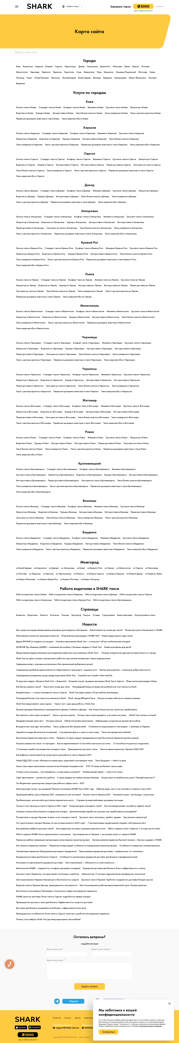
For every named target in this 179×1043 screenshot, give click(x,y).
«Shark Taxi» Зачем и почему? (142, 715)
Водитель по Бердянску (51, 543)
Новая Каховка (42, 78)
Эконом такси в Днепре (27, 190)
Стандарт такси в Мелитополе (59, 311)
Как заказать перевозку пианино (31, 845)
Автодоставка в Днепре (67, 196)
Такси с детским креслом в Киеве (145, 113)
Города (78, 1018)
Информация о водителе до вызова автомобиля (118, 721)
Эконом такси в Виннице (27, 506)
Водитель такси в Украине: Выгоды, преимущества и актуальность (46, 885)
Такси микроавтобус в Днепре (112, 202)
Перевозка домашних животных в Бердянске (103, 549)
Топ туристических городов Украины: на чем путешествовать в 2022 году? (50, 823)
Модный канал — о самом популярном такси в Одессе (41, 692)
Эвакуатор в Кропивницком (61, 475)
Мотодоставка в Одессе (92, 165)
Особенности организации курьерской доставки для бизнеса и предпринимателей (98, 857)
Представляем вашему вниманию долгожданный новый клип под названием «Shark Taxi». (57, 653)
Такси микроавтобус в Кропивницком (33, 492)
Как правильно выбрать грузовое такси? (35, 828)
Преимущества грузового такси (82, 749)
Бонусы (86, 615)
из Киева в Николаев (25, 579)
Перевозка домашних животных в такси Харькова (104, 144)
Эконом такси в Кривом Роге (29, 248)
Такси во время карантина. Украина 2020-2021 (122, 749)
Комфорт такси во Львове (80, 280)
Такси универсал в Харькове (29, 144)
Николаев (117, 66)
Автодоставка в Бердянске (97, 543)
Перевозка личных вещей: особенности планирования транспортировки (83, 845)
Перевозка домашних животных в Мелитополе (109, 322)
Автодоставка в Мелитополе (105, 317)
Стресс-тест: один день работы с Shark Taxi (74, 704)
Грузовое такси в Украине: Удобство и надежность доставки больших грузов (117, 879)
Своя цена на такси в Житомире (60, 417)
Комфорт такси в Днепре (78, 190)
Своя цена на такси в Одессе (146, 165)
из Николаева (151, 568)
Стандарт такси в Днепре (52, 190)
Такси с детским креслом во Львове (121, 291)
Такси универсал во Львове (90, 291)
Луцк (99, 72)
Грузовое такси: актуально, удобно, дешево (100, 817)
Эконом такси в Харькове (28, 133)
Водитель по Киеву (24, 113)
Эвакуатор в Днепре (148, 190)
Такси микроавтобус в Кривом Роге (32, 265)
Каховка (152, 78)
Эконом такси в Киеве (26, 107)
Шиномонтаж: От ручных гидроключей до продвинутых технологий (113, 874)
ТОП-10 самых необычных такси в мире (104, 766)
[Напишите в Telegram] (57, 1001)
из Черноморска (63, 573)
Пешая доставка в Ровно (109, 443)
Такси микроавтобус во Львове (77, 296)
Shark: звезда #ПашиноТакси (81, 698)
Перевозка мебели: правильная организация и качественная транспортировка (53, 840)
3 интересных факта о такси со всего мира (79, 732)
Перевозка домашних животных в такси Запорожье (78, 233)
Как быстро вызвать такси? (28, 687)
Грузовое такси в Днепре (124, 190)
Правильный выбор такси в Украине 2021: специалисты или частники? (48, 794)
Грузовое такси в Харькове (131, 133)
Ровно (29, 78)
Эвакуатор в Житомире (27, 412)
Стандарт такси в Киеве (50, 107)
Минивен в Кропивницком (124, 469)
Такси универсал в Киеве (116, 113)
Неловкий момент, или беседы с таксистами (133, 794)
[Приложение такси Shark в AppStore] (21, 1027)
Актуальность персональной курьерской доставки (39, 862)
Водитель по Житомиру (51, 412)
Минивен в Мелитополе (118, 311)
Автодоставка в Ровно (61, 443)
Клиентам (20, 615)
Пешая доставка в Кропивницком (63, 480)
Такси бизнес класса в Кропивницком (134, 480)
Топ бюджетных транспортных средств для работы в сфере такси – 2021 (50, 783)
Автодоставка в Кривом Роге (103, 254)
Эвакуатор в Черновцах (27, 348)
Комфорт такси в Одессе (78, 159)
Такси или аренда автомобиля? (116, 732)
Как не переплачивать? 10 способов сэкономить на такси (83, 743)
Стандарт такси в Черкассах (56, 374)
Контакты (54, 615)
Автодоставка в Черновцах (99, 348)
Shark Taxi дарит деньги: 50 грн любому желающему (93, 692)
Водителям (33, 615)
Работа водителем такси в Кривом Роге (72, 600)
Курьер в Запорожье (76, 222)
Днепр (81, 66)
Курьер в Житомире (74, 412)
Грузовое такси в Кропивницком (31, 475)
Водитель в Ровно (24, 443)
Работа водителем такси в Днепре (101, 594)
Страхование (108, 615)
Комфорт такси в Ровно (74, 437)
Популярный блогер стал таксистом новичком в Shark (41, 698)
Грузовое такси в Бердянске (136, 538)
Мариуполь (89, 72)
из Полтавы (21, 573)
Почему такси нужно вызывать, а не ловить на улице (102, 715)
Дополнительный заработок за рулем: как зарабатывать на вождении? (103, 811)
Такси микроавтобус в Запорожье (121, 233)
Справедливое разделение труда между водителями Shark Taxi (45, 675)
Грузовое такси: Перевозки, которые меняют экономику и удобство (47, 874)
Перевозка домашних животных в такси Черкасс (76, 391)
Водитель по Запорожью (53, 222)
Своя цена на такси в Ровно (136, 443)
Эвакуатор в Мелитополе (28, 317)
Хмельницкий (120, 78)
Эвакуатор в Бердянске (27, 543)
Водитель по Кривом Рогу (54, 254)
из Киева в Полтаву (69, 579)
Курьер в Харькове (71, 139)
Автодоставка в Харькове (94, 139)
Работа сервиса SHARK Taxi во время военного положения (43, 834)
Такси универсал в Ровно (56, 449)
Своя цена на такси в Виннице (30, 518)
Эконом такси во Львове (27, 280)
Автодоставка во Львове (89, 285)
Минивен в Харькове (107, 133)
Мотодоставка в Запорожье (130, 222)
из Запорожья (67, 568)
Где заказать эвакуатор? (135, 817)
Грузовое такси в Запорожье (140, 216)
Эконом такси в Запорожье (29, 216)
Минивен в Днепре (101, 190)
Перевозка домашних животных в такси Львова (38, 296)
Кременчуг (109, 72)
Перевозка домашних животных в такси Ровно (124, 449)
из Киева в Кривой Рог (48, 579)
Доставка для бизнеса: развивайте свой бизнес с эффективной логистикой (51, 908)
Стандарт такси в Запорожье (58, 216)
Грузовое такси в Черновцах (138, 343)
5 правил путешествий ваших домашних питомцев (99, 800)
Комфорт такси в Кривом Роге (89, 248)
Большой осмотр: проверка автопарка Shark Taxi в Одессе (96, 681)
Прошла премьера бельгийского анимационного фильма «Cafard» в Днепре (51, 709)
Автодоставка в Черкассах (98, 380)
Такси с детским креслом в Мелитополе (66, 322)
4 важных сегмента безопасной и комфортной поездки (41, 811)
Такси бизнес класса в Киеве (89, 113)
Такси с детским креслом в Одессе (90, 170)
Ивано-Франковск (137, 78)
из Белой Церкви (24, 568)
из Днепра (54, 568)
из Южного (79, 573)
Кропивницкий (69, 78)
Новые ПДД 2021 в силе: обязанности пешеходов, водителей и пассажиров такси (54, 760)
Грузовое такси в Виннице (132, 506)
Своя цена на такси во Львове (30, 291)
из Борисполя (40, 568)
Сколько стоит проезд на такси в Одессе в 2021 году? (41, 806)
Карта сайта (84, 1037)
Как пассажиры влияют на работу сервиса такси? (127, 806)
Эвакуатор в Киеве (139, 107)
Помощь (65, 615)
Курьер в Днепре (45, 196)
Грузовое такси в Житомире (136, 406)
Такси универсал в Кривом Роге (30, 259)
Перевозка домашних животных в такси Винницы (38, 523)
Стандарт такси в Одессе (52, 159)
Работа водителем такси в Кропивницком (112, 600)
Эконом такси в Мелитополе (29, 311)
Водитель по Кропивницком (89, 475)
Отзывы (96, 615)
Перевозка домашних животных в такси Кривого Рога (111, 259)
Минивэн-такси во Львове (106, 280)
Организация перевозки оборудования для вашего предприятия (46, 851)
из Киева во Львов (153, 573)
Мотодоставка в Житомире (126, 412)
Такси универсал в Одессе (59, 170)
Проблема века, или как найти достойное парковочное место (45, 800)
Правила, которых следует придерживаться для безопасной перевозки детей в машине (98, 738)
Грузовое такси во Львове (133, 280)
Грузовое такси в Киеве (117, 107)
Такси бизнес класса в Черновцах (94, 354)
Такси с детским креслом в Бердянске (63, 549)
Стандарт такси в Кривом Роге (59, 248)
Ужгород (20, 78)
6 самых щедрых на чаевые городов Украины (78, 777)
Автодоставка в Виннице (90, 512)
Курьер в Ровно (42, 443)
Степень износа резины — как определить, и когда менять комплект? (48, 772)
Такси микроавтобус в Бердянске (142, 549)
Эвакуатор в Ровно (139, 437)
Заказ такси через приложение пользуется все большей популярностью (49, 766)
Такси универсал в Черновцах (126, 354)
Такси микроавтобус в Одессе (30, 176)
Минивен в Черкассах (111, 374)
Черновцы (34, 72)
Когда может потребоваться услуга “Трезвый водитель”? (128, 777)
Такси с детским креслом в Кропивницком (69, 486)
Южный (48, 66)
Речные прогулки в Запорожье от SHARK (143, 630)
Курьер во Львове (67, 285)
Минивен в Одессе (101, 159)
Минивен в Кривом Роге (116, 248)
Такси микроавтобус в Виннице (78, 523)
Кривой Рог (105, 66)
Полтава (145, 66)
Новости (44, 615)
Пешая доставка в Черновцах (30, 354)
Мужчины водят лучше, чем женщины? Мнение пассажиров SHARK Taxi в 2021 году (55, 789)
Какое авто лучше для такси (57, 687)
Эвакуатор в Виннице (26, 512)
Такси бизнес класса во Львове (60, 291)
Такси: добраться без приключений (69, 726)
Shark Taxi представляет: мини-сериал (34, 704)
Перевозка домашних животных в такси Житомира (77, 423)
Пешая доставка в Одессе (118, 165)
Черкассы (57, 72)
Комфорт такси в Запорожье (87, 216)
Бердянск (107, 78)
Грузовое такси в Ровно (117, 437)
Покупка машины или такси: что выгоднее (35, 743)
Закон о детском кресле (63, 715)
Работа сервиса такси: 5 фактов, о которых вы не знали (134, 828)
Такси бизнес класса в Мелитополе (138, 317)
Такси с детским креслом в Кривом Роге (65, 259)
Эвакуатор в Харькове (26, 139)
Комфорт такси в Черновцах (86, 343)
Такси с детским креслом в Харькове (62, 144)
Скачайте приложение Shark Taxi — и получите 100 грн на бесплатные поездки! (93, 641)
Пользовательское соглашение (150, 1026)
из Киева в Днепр (135, 573)
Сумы (78, 72)
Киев (18, 66)
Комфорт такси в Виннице (80, 506)
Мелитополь (22, 72)
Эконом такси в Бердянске (28, 538)
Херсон (135, 66)
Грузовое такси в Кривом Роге (143, 248)
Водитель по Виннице (48, 512)
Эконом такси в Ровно (26, 437)
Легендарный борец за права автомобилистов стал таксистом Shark (104, 687)
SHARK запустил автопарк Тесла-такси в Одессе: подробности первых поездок (53, 896)
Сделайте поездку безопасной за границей (36, 732)
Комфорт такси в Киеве (74, 107)
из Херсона (48, 573)
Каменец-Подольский (126, 72)
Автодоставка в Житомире (98, 412)
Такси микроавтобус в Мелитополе (32, 328)
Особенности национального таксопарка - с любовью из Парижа (119, 726)
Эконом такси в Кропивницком (30, 469)
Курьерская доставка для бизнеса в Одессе (36, 857)
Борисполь (28, 66)
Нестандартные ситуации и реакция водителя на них (80, 828)
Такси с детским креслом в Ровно (86, 449)
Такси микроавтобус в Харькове (145, 144)
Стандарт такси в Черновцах (57, 343)
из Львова (109, 568)
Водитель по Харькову (49, 139)
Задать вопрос (89, 986)
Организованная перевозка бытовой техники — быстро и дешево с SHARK (127, 840)
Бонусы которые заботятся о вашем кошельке (119, 698)
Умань (152, 72)
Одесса (58, 66)
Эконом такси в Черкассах (28, 374)
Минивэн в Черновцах (112, 343)
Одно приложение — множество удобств (35, 777)
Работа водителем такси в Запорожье (34, 600)
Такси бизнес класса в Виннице (60, 518)
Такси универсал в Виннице (90, 518)
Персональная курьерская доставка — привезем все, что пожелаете (111, 851)
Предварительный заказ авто (30, 721)
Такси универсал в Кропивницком (31, 486)
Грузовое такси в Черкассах (137, 374)
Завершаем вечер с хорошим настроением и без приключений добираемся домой (54, 664)
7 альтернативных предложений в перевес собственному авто (117, 823)
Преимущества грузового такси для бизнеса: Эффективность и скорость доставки (54, 902)
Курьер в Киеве (43, 113)
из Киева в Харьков (115, 573)
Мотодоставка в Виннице (116, 512)
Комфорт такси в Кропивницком (94, 469)
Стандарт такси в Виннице (53, 506)
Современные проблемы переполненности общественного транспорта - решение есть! (56, 670)
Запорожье (92, 66)
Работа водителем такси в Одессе (136, 594)
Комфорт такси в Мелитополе (90, 311)
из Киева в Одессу (95, 573)
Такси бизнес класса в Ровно (29, 449)
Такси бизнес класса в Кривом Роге (136, 254)
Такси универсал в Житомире (125, 417)
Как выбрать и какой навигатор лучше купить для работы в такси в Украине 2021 (54, 755)
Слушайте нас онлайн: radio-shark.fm (95, 675)
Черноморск (70, 66)
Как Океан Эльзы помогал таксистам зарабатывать (113, 709)
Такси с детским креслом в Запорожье (34, 233)
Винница (97, 78)
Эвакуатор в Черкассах (27, 380)
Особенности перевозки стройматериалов (139, 845)
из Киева (81, 568)
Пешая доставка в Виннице (143, 512)
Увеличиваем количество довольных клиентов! (37, 636)
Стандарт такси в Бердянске (56, 538)
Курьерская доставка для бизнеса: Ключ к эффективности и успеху (114, 868)
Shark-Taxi (19, 52)
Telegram (73, 1001)
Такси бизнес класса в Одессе (30, 170)
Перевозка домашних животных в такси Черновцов (77, 360)
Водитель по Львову (47, 285)
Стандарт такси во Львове (53, 280)
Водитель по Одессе (25, 165)
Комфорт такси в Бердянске (85, 538)
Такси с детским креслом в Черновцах (33, 360)
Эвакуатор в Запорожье (27, 222)
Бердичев (20, 83)
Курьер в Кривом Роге (78, 254)
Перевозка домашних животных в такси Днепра (73, 202)
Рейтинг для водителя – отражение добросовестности (124, 670)
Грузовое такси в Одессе (124, 159)
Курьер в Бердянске (74, 543)
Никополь (55, 78)
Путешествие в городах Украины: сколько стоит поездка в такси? (46, 817)
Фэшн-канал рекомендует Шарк (141, 681)
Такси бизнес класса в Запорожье (95, 228)
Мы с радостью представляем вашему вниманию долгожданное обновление (51, 630)
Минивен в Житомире (111, 406)
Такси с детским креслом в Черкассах (33, 391)
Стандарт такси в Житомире (56, 406)
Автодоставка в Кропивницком (143, 475)
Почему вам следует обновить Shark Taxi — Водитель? (41, 681)
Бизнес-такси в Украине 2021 (97, 794)
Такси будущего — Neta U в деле (110, 760)
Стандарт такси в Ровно (50, 437)
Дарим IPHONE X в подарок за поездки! (34, 641)
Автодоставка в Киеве (62, 113)
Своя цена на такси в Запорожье (62, 228)
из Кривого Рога (94, 568)
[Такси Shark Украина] (39, 6)
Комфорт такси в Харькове (82, 133)
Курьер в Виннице (68, 512)
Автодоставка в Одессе (67, 165)
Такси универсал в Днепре (124, 196)
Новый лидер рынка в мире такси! (117, 636)
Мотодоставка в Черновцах (128, 348)
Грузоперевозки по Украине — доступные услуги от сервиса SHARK (104, 834)
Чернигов (46, 72)
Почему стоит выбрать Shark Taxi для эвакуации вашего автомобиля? (48, 919)
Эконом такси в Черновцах (28, 343)
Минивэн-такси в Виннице (106, 506)
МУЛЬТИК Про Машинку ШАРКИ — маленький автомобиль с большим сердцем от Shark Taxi (59, 647)
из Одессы (138, 568)
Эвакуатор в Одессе (148, 159)
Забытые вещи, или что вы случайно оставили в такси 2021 (123, 789)
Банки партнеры (124, 615)
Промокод (76, 615)
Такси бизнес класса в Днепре (95, 196)
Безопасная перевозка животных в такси (35, 738)
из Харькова (35, 573)
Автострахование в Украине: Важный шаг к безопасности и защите (47, 879)
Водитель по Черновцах (52, 348)
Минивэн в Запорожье (113, 216)
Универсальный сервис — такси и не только (103, 772)
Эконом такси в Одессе (27, 159)
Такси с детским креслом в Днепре (32, 202)
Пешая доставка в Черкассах (29, 386)
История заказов (54, 721)
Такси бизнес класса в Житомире (93, 417)
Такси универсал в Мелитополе (30, 322)
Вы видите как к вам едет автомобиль (33, 726)
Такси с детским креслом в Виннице (121, 518)
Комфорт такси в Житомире (85, 406)
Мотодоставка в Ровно (85, 443)
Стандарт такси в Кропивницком (62, 469)
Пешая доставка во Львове (142, 285)
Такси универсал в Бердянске (29, 549)
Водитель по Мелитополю (54, 317)
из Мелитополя (123, 568)
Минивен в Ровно (95, 437)
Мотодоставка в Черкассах (127, 380)
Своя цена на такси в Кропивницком (98, 480)
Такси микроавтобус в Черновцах (119, 360)
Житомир (142, 72)
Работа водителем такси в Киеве (31, 594)
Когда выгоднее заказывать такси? (85, 806)
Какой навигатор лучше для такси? (106, 630)
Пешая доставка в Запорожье (30, 228)
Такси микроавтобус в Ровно (29, 454)
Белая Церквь (84, 78)
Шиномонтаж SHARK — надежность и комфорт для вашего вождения (48, 868)
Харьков (39, 66)
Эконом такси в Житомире (28, 406)
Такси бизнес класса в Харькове (124, 139)
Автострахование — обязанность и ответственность (89, 862)
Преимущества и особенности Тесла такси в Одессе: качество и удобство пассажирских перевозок (62, 913)
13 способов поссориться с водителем (131, 743)
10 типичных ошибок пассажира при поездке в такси (41, 749)
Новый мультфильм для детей (117, 647)
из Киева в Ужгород (90, 579)
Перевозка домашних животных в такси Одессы (130, 170)
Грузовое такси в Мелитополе (145, 311)
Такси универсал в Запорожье (128, 228)
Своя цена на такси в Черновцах (61, 354)
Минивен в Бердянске (110, 538)
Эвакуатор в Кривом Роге (28, 254)
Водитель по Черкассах (52, 380)
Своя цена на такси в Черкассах (61, 386)
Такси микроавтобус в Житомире (118, 423)
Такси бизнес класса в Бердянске (128, 543)
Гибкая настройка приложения (78, 721)
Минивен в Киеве (95, 107)
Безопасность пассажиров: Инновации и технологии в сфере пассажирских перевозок (56, 891)
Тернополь (69, 72)
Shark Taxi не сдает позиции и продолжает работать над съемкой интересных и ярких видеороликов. (63, 658)
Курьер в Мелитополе (79, 317)
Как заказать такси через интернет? (33, 715)
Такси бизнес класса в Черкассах (93, 386)
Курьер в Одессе (45, 165)
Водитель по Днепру (25, 196)
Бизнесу (68, 1018)
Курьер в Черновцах (75, 348)
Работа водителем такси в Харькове (66, 594)
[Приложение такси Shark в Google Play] (34, 1027)
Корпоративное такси (145, 615)
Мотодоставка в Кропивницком (31, 480)
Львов (127, 66)
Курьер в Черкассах (74, 380)
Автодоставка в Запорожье (102, 222)
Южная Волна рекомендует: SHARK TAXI (80, 636)
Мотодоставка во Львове (116, 285)
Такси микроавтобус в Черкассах (116, 391)
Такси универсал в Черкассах (125, 386)
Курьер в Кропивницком (115, 475)
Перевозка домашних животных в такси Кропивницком (115, 486)
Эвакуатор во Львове (26, 285)
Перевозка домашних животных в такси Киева (37, 118)
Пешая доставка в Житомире (29, 417)
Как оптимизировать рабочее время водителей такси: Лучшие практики (113, 885)
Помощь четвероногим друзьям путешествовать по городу (129, 653)
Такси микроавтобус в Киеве (75, 118)
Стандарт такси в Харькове (55, 133)
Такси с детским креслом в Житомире (33, 423)
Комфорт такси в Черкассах (86, 374)
